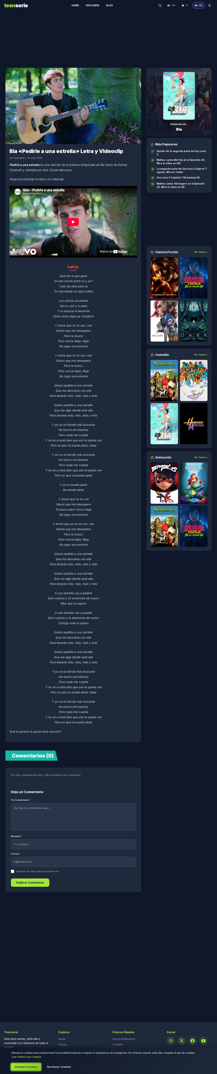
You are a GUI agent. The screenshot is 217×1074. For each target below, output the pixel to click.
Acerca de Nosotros (124, 1038)
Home (75, 5)
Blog (109, 5)
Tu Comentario (21, 800)
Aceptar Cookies (26, 1066)
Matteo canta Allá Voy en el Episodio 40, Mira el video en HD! (181, 161)
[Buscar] (160, 5)
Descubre (92, 5)
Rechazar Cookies (59, 1066)
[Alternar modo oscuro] (209, 5)
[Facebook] (193, 1041)
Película (62, 1044)
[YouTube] (203, 1041)
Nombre (16, 836)
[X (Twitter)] (182, 1041)
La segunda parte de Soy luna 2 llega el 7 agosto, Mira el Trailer (182, 170)
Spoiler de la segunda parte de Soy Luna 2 (181, 153)
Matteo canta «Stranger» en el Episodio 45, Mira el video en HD (181, 185)
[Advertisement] (108, 37)
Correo (16, 853)
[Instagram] (171, 1041)
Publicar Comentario (30, 882)
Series (61, 1038)
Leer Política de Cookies (26, 1056)
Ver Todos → (201, 252)
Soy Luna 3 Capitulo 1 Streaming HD (178, 177)
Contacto (118, 1044)
